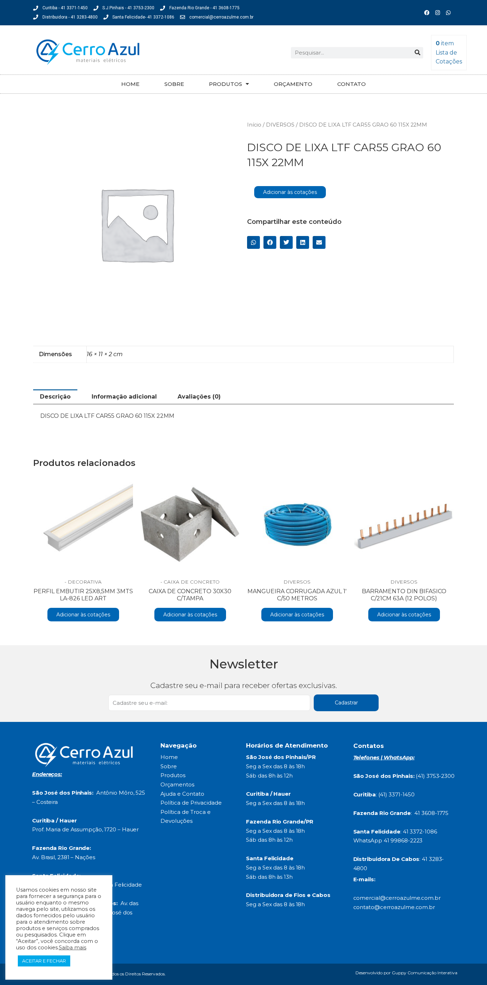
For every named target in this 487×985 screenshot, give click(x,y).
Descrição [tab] (55, 396)
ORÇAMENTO (293, 84)
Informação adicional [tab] (124, 396)
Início (254, 125)
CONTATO (351, 84)
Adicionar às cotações (290, 192)
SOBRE (174, 84)
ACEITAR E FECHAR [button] (44, 961)
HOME (130, 84)
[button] (253, 242)
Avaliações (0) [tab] (199, 396)
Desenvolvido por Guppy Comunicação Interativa (406, 972)
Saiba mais (72, 947)
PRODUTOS (225, 84)
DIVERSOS (280, 125)
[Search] (417, 52)
